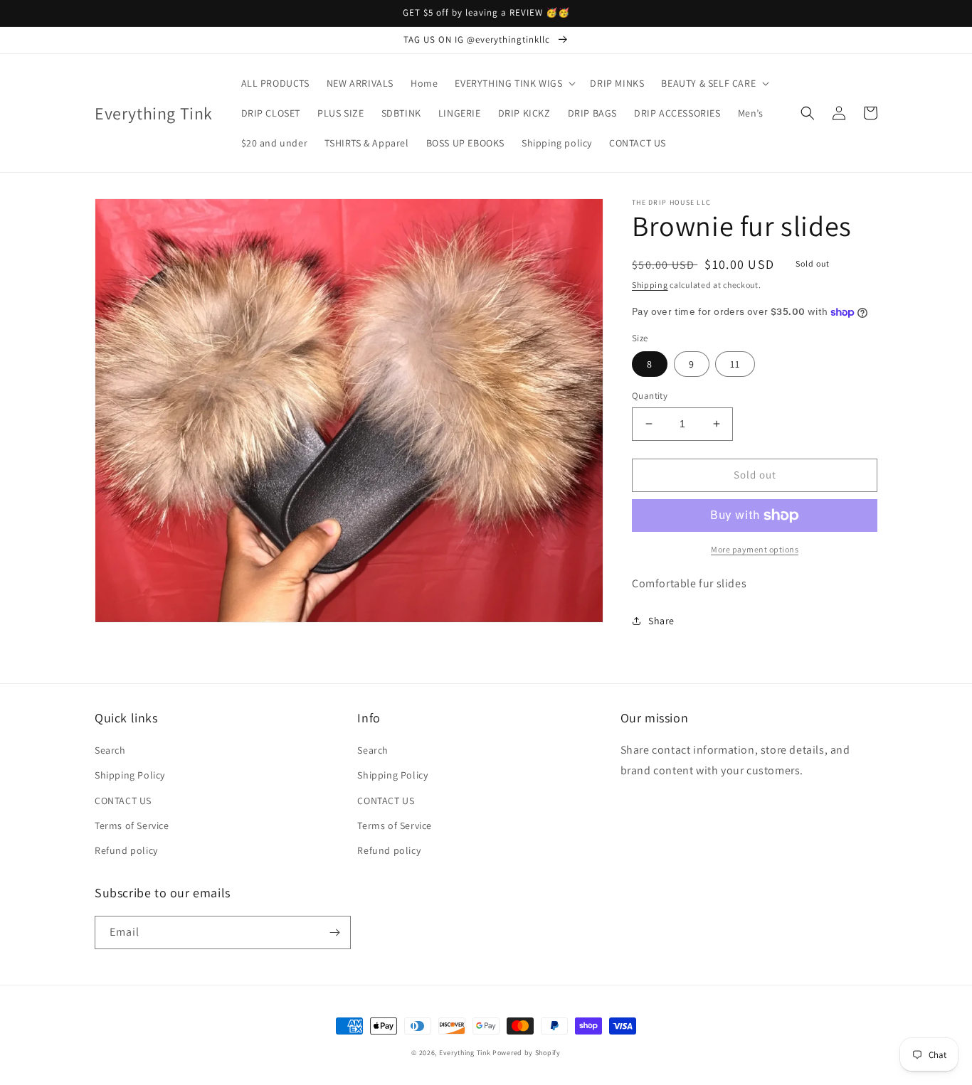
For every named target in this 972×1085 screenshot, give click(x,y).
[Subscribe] (334, 932)
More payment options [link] (754, 549)
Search (110, 750)
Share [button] (661, 620)
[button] (513, 83)
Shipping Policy (130, 775)
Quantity (649, 396)
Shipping (650, 284)
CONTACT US (123, 800)
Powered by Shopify (526, 1052)
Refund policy (126, 850)
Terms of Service (132, 825)
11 (735, 364)
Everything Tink (465, 1052)
